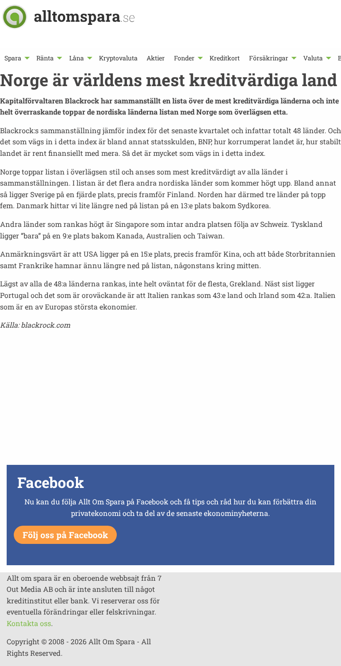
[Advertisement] (170, 400)
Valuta (313, 58)
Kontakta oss (29, 623)
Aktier (156, 58)
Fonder (184, 58)
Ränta (45, 58)
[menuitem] (16, 58)
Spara (12, 58)
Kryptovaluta (118, 58)
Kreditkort (225, 58)
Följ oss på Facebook (65, 534)
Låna (76, 58)
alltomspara (84, 16)
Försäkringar (268, 58)
